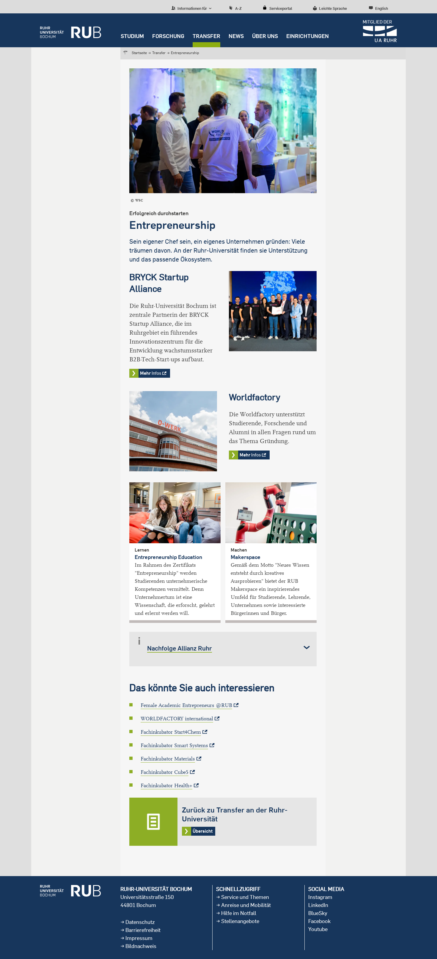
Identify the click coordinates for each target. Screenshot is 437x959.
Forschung (168, 36)
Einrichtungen (307, 36)
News (236, 36)
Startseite (139, 53)
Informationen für (192, 8)
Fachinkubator (171, 732)
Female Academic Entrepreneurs (186, 705)
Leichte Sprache (333, 8)
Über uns (265, 36)
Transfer (206, 36)
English (381, 8)
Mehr (150, 373)
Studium (132, 36)
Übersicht (223, 822)
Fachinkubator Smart (174, 745)
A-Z (238, 8)
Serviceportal (280, 8)
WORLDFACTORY (177, 719)
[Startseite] (70, 30)
